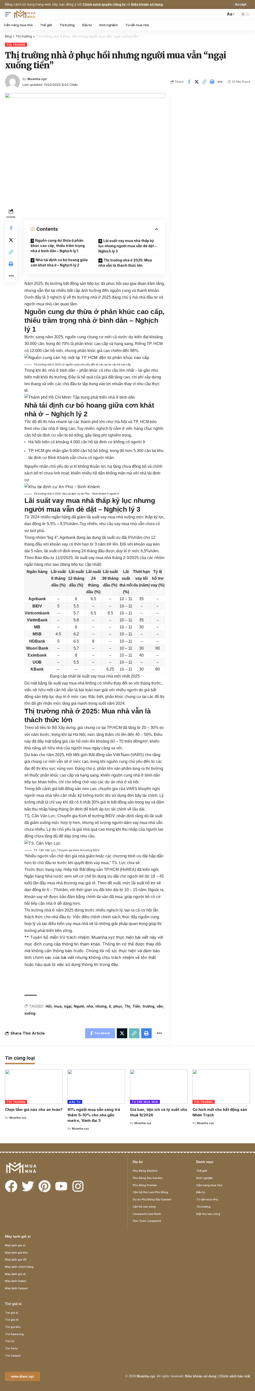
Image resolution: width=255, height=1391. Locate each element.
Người (79, 1006)
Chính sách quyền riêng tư (104, 4)
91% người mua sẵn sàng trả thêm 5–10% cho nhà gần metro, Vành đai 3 (93, 1115)
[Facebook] (11, 1186)
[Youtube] (61, 1186)
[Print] (212, 82)
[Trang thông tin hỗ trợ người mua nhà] (24, 14)
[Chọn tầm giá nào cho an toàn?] (34, 1086)
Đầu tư (74, 1101)
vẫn (160, 1006)
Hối (49, 1006)
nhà (89, 1006)
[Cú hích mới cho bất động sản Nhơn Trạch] (221, 1086)
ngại (67, 1006)
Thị (127, 1006)
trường (148, 1006)
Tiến (136, 1006)
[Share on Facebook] (189, 82)
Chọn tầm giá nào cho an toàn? (34, 1109)
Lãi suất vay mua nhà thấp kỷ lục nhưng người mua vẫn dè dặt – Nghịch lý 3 (127, 245)
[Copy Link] (204, 82)
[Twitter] (28, 1186)
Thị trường (16, 44)
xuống (29, 1013)
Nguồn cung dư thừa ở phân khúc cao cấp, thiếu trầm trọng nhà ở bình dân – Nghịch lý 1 (58, 245)
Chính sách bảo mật (234, 1376)
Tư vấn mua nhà (145, 1101)
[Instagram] (78, 1186)
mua (58, 1006)
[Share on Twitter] (196, 82)
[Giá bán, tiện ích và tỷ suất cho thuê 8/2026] (159, 1086)
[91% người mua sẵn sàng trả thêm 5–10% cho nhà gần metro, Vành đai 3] (96, 1086)
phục (117, 1006)
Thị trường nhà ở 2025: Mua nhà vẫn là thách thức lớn (125, 262)
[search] (220, 14)
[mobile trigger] (9, 14)
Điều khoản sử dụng (147, 4)
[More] (219, 82)
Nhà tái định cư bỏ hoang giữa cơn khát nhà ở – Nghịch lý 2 (59, 262)
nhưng (101, 1006)
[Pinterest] (44, 1186)
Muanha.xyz (37, 79)
